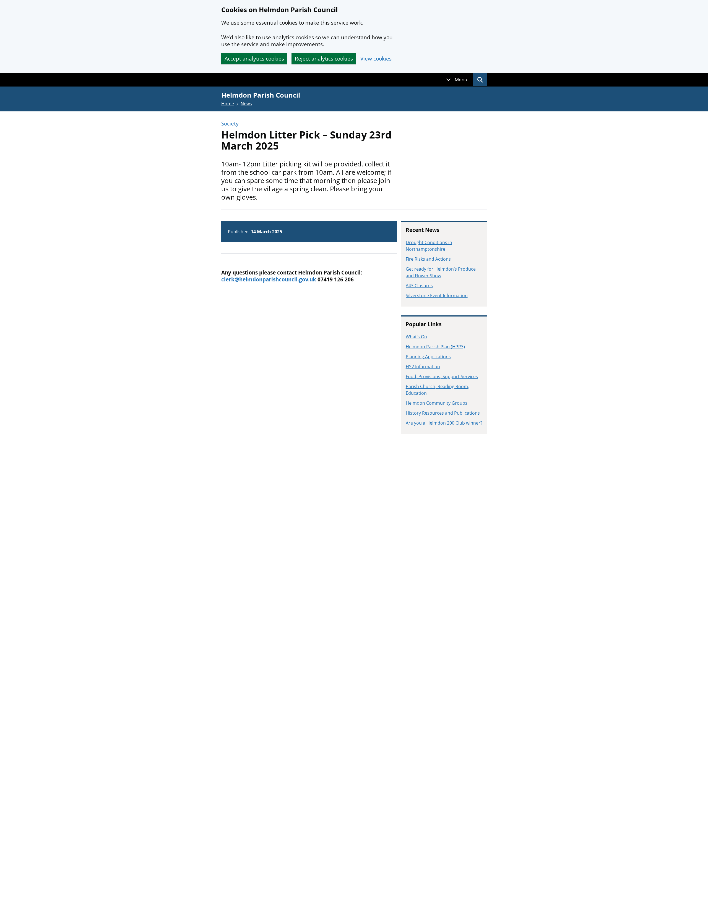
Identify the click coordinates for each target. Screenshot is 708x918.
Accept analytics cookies (254, 58)
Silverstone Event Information (437, 295)
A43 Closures (419, 286)
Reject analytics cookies (324, 58)
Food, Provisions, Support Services (442, 376)
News (246, 104)
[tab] (456, 80)
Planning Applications (428, 357)
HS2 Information (423, 366)
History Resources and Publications (443, 413)
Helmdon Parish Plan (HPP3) (435, 347)
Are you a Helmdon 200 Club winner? (444, 423)
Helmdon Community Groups (436, 403)
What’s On (416, 337)
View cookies (376, 58)
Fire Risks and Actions (428, 259)
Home (227, 104)
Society (230, 123)
